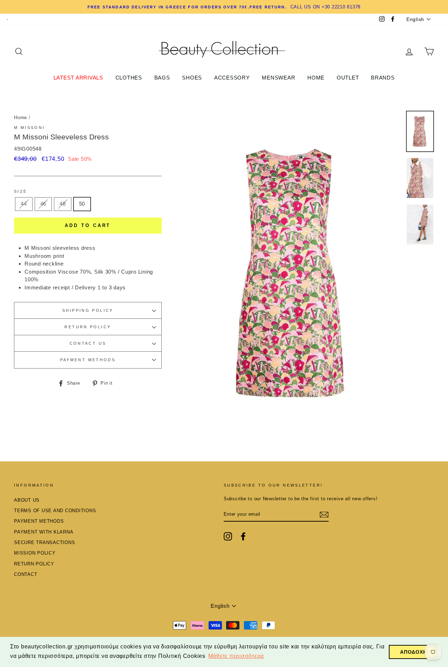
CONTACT (25, 574)
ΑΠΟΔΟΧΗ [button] (413, 652)
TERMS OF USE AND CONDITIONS (55, 510)
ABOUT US (27, 500)
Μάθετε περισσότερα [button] (236, 656)
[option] (293, 273)
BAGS (162, 78)
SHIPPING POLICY (87, 310)
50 (82, 204)
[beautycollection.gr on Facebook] (243, 536)
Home (20, 117)
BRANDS (383, 78)
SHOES (192, 78)
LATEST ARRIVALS (78, 78)
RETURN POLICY (87, 327)
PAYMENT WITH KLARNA (43, 532)
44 (24, 204)
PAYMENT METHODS (88, 360)
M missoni (29, 127)
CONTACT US (88, 343)
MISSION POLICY (35, 553)
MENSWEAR (278, 78)
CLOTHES (128, 78)
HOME (315, 78)
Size (20, 191)
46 (43, 204)
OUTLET (348, 78)
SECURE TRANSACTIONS (44, 542)
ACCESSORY (232, 78)
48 (62, 204)
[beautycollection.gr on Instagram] (228, 536)
